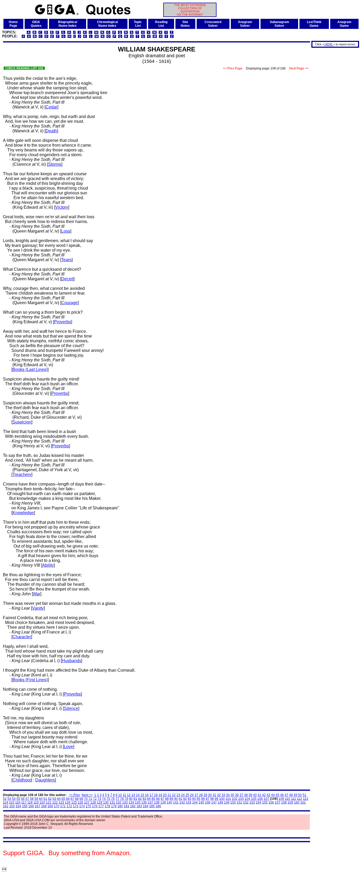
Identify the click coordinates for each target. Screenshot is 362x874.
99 (216, 799)
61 (45, 799)
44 (273, 795)
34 (228, 795)
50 (300, 795)
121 (48, 802)
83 (144, 799)
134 (131, 802)
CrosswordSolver (213, 24)
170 (56, 806)
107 (266, 799)
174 (82, 806)
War (36, 594)
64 (59, 799)
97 (207, 799)
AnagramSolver (245, 24)
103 (241, 799)
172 (69, 806)
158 (284, 802)
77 (117, 799)
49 (295, 795)
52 (5, 799)
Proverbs (62, 322)
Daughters (45, 780)
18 (156, 795)
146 (207, 802)
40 (255, 795)
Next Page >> (299, 68)
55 (18, 799)
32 (219, 795)
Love (68, 746)
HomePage (13, 24)
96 (203, 799)
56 (23, 799)
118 (30, 802)
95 (198, 799)
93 (189, 799)
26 (192, 795)
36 (237, 795)
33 (223, 795)
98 (212, 799)
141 (176, 802)
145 (201, 802)
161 (303, 802)
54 (14, 799)
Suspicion (21, 422)
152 (246, 802)
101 (228, 799)
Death (51, 131)
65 (63, 799)
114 (5, 802)
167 (37, 806)
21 (169, 795)
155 (265, 802)
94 (194, 799)
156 (271, 802)
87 (162, 799)
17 (151, 795)
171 (63, 806)
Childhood (22, 780)
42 (264, 795)
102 (234, 799)
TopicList (138, 24)
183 (139, 806)
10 (120, 795)
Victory (61, 207)
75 (108, 799)
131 (112, 802)
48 (291, 795)
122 (55, 802)
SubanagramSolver (279, 24)
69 (81, 799)
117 (24, 802)
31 (214, 795)
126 (80, 802)
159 (290, 802)
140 (169, 802)
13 (133, 795)
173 (75, 806)
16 (147, 795)
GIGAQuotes (36, 24)
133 (125, 802)
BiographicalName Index (67, 24)
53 (9, 799)
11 (124, 795)
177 (101, 806)
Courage (69, 302)
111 (293, 799)
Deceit (67, 279)
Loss (65, 231)
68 (77, 799)
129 (99, 802)
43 (268, 795)
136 (144, 802)
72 (95, 799)
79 (126, 799)
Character (21, 637)
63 (54, 799)
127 (87, 802)
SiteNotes (185, 24)
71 (90, 799)
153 (252, 802)
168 (44, 806)
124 (67, 802)
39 (250, 795)
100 (222, 799)
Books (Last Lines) (29, 369)
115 (11, 802)
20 (165, 795)
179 (114, 806)
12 (129, 795)
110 (287, 799)
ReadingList (161, 24)
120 (42, 802)
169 (50, 806)
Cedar (51, 107)
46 (282, 795)
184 (145, 806)
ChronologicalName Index (107, 24)
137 (150, 802)
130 (106, 802)
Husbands (71, 660)
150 (233, 802)
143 (188, 802)
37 (241, 795)
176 (95, 806)
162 (5, 806)
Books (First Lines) (30, 680)
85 (153, 799)
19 (160, 795)
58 (32, 799)
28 (201, 795)
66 (68, 799)
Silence (71, 708)
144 (195, 802)
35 (232, 795)
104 (247, 799)
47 (286, 795)
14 (138, 795)
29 (205, 795)
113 (305, 799)
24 (183, 795)
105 (254, 799)
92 (185, 799)
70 (86, 799)
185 (152, 806)
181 (126, 806)
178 (107, 806)
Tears (66, 259)
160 (296, 802)
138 (157, 802)
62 (50, 799)
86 (158, 799)
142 (182, 802)
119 (36, 802)
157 (277, 802)
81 (135, 799)
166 (31, 806)
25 (187, 795)
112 (299, 799)
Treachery (21, 474)
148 (220, 802)
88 (167, 799)
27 (196, 795)
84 (149, 799)
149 (226, 802)
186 (158, 806)
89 (171, 799)
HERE (328, 44)
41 (259, 795)
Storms (54, 164)
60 (41, 799)
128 (93, 802)
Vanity (38, 608)
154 (258, 802)
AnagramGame (344, 24)
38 (246, 795)
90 (176, 799)
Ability (48, 565)
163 (12, 806)
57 (27, 799)
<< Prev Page (232, 68)
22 (174, 795)
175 (88, 806)
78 (122, 799)
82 (140, 799)
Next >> (87, 795)
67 (72, 799)
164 (18, 806)
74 (104, 799)
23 (178, 795)
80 (131, 799)
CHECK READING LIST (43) (24, 68)
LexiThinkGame (314, 24)
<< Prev (74, 795)
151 (239, 802)
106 (260, 799)
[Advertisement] (333, 128)
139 (163, 802)
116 (17, 802)
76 (113, 799)
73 (99, 799)
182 (133, 806)
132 (118, 802)
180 (120, 806)
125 (74, 802)
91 (180, 799)
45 (277, 795)
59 (36, 799)
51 (304, 795)
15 (142, 795)
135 (137, 802)
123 (61, 802)
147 (214, 802)
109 (281, 799)
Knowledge (23, 512)
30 (210, 795)
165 (25, 806)
